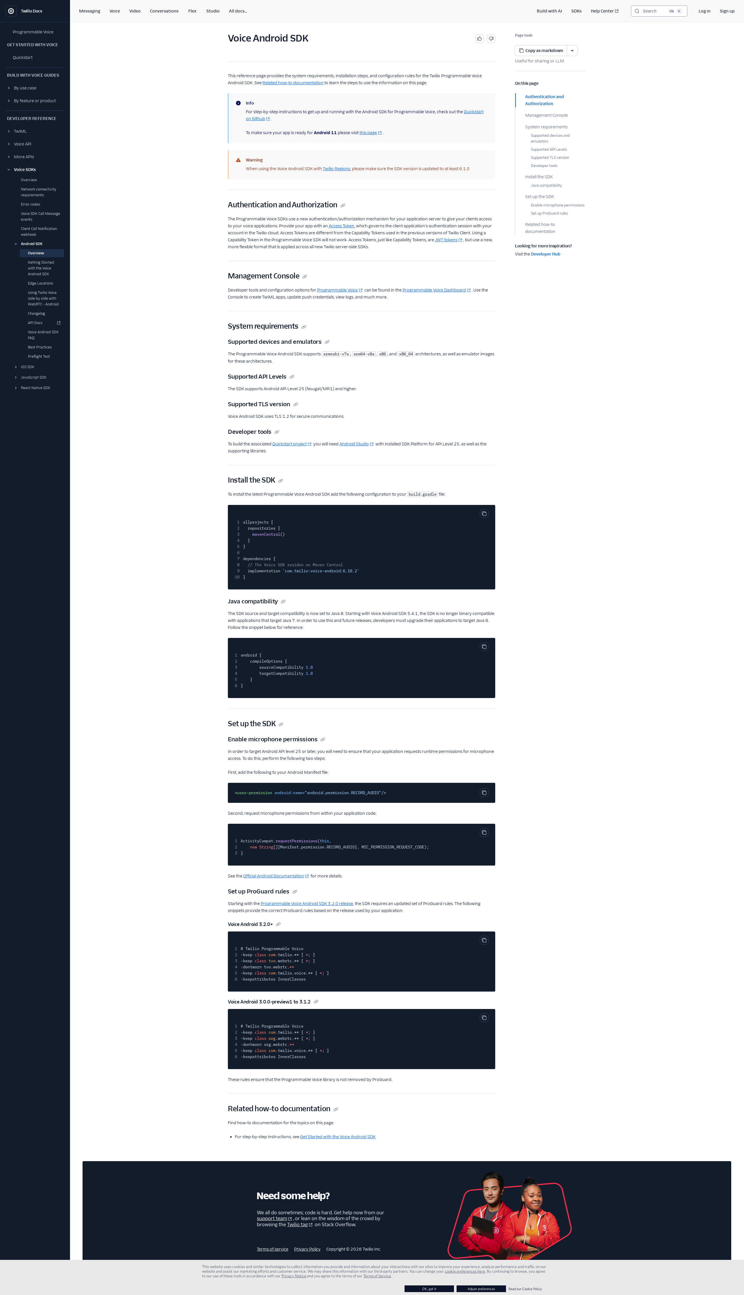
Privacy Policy (307, 1249)
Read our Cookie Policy (525, 1289)
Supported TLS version (550, 157)
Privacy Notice (294, 1276)
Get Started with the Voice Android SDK (337, 1136)
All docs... (238, 11)
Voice (115, 11)
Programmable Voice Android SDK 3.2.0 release (307, 903)
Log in (705, 11)
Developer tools (544, 165)
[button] (35, 88)
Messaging (89, 11)
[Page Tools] (572, 50)
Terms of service (272, 1249)
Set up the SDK (539, 196)
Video (135, 11)
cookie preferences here (465, 1271)
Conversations (164, 11)
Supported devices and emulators (550, 138)
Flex (192, 11)
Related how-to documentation (540, 228)
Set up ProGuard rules (549, 213)
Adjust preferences (481, 1289)
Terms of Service (377, 1276)
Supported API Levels (549, 149)
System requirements (546, 127)
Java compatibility (546, 185)
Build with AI (549, 11)
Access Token (341, 226)
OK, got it (429, 1289)
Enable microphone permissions (557, 205)
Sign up (727, 11)
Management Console (546, 115)
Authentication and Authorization (544, 100)
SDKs (576, 11)
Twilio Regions (336, 168)
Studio (213, 11)
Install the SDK (539, 176)
